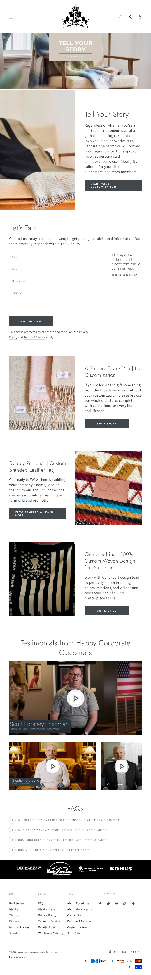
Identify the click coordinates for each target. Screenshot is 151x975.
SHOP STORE (107, 423)
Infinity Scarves (19, 927)
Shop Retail (74, 933)
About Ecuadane (78, 903)
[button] (120, 17)
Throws (14, 915)
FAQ (41, 903)
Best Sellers (16, 903)
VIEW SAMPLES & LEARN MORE (34, 514)
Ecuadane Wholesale (27, 951)
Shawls (14, 933)
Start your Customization (103, 185)
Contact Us (74, 915)
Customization (77, 927)
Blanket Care (46, 909)
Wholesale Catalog (50, 933)
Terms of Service (34, 337)
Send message (31, 321)
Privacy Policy (47, 915)
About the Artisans (79, 909)
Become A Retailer (79, 921)
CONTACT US (107, 611)
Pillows (14, 921)
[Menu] (11, 17)
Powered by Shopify (19, 956)
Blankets (15, 909)
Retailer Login (47, 927)
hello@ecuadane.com (124, 274)
